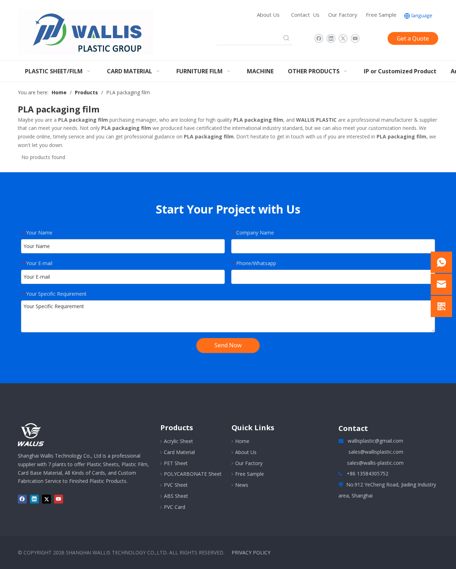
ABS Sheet (176, 495)
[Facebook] (318, 38)
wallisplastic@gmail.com (375, 440)
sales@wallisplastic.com (375, 451)
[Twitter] (342, 38)
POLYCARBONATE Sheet (193, 473)
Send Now (228, 345)
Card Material (179, 452)
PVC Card (174, 507)
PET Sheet (176, 463)
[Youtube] (355, 38)
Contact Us (305, 14)
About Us (268, 14)
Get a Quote (413, 38)
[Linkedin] (330, 38)
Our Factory (342, 14)
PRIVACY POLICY (251, 552)
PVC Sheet (176, 484)
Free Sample (381, 14)
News (241, 484)
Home (242, 441)
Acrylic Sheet (178, 441)
